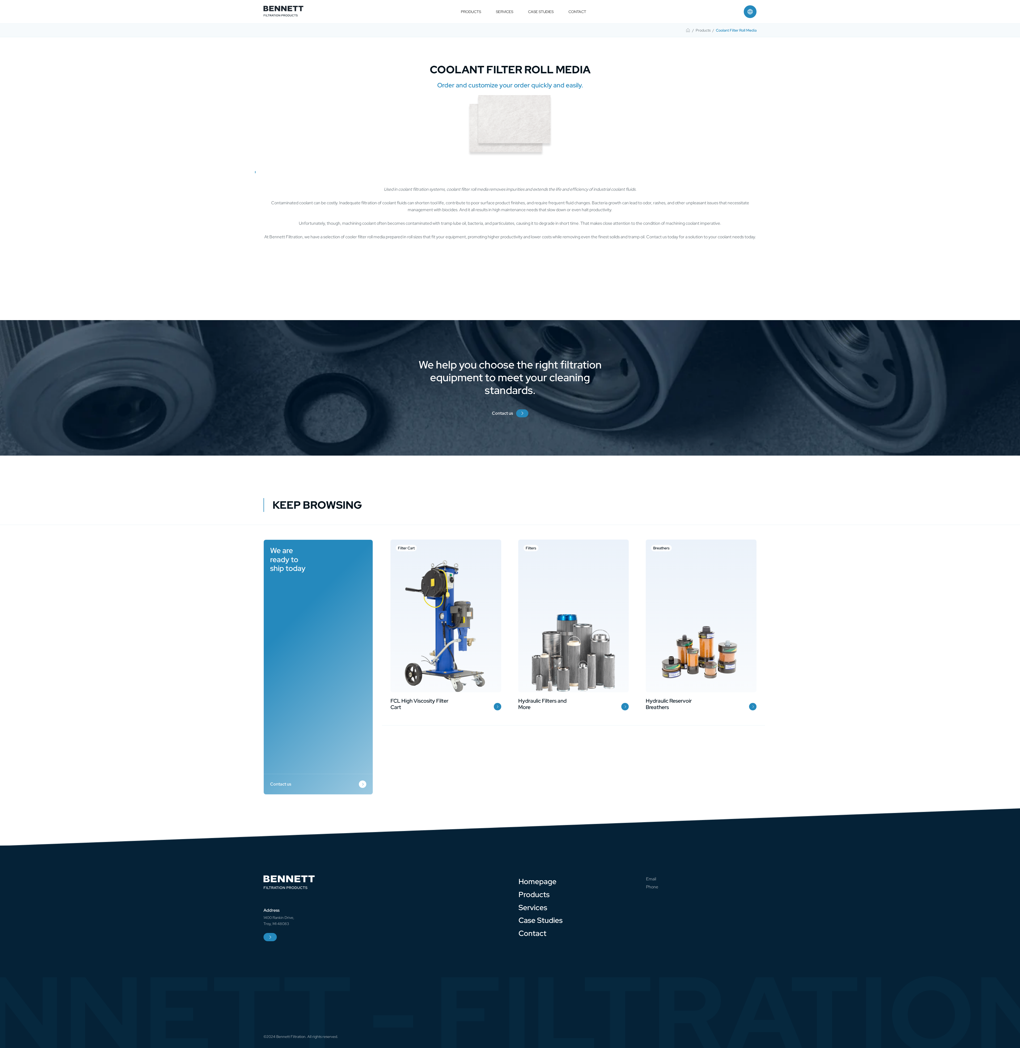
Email (651, 879)
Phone (652, 887)
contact (577, 11)
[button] (750, 11)
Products (534, 894)
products (471, 11)
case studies (541, 11)
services (504, 11)
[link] (688, 30)
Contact (532, 933)
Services (532, 907)
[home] (283, 12)
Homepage (537, 881)
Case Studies (540, 920)
